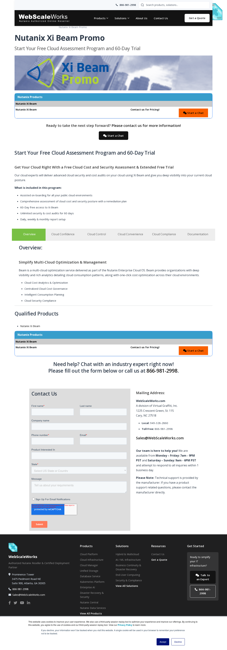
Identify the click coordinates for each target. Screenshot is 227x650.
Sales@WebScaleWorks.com (160, 438)
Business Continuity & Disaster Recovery (128, 567)
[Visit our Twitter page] (15, 603)
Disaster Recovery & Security (92, 595)
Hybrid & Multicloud (127, 554)
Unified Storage (89, 570)
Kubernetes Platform (92, 581)
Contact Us (161, 18)
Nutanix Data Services (93, 608)
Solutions (120, 18)
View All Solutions (127, 586)
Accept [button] (163, 641)
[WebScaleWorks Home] (47, 18)
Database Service (90, 576)
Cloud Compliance (164, 234)
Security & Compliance (129, 580)
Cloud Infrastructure (91, 559)
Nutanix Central (89, 602)
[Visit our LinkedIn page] (28, 603)
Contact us (138, 109)
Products (100, 18)
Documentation (197, 234)
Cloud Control (96, 234)
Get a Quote (197, 18)
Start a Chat (195, 113)
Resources (31, 27)
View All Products (91, 613)
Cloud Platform (89, 554)
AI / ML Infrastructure (128, 559)
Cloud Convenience (130, 234)
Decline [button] (178, 641)
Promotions (48, 27)
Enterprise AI (87, 587)
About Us (141, 18)
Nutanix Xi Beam (30, 326)
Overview (29, 234)
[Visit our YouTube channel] (22, 603)
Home (18, 27)
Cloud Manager (89, 565)
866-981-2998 (162, 370)
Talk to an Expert (203, 577)
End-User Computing (128, 575)
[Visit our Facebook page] (10, 603)
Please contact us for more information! (146, 125)
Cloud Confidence (62, 234)
